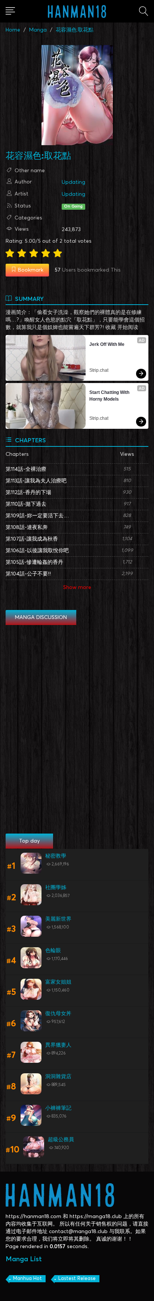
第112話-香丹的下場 (28, 492)
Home (13, 30)
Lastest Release (77, 1278)
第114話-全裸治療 (26, 469)
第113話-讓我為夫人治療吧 (36, 481)
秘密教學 (55, 856)
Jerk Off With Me (106, 344)
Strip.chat (98, 370)
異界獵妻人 (58, 1045)
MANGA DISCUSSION (41, 617)
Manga (38, 30)
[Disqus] (77, 730)
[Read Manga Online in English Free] (77, 11)
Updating (73, 182)
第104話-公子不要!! (28, 574)
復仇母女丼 (58, 1013)
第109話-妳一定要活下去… (37, 515)
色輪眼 (53, 950)
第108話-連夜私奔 (27, 527)
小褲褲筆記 (58, 1108)
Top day (29, 841)
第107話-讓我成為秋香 (32, 539)
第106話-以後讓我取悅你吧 (37, 550)
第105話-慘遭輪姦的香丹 (34, 562)
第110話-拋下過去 (26, 504)
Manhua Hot (27, 1278)
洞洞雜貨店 (58, 1076)
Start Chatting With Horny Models (109, 396)
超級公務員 (61, 1139)
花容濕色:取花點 (74, 30)
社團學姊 (55, 887)
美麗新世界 (58, 919)
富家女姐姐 (58, 982)
